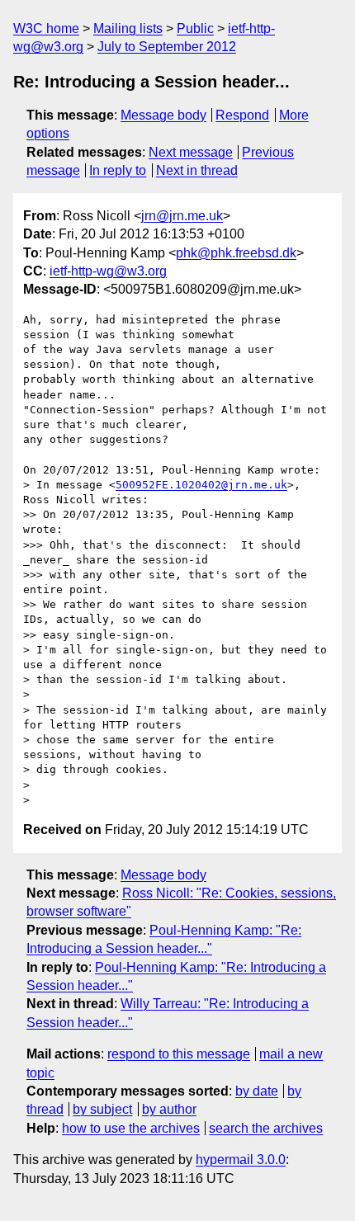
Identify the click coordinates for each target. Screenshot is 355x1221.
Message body (163, 115)
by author (169, 1109)
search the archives (266, 1128)
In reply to (117, 170)
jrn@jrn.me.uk (182, 216)
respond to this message (178, 1054)
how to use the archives (131, 1128)
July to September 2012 (166, 47)
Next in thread (197, 170)
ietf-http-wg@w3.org (108, 271)
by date (256, 1091)
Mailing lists (128, 28)
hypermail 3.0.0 (241, 1160)
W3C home (46, 28)
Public (195, 28)
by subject (102, 1109)
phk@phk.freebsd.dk (236, 253)
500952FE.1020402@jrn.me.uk (201, 484)
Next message (191, 152)
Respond (242, 115)
